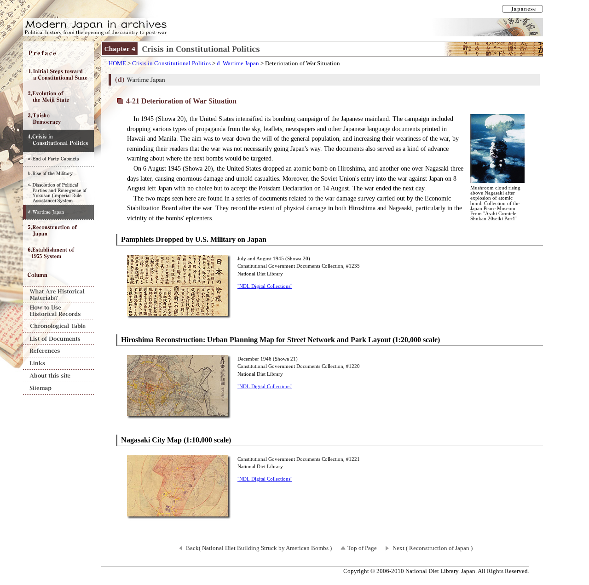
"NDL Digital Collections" (264, 286)
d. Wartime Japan (238, 63)
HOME (117, 63)
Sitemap (58, 388)
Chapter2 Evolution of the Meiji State (58, 97)
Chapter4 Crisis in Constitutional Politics (58, 141)
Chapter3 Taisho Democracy (58, 119)
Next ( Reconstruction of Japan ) (433, 548)
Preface (58, 52)
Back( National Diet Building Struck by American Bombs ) (259, 548)
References (58, 351)
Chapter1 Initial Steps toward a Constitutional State (58, 74)
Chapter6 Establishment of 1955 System (58, 253)
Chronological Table (58, 326)
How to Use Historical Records (58, 311)
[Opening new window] (180, 314)
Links (58, 363)
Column (58, 275)
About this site (58, 376)
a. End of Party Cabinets (58, 159)
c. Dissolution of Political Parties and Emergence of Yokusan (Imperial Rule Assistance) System (58, 193)
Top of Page (362, 548)
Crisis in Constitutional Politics (171, 63)
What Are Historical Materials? (58, 294)
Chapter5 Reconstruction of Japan (58, 231)
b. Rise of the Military (58, 173)
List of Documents (58, 339)
